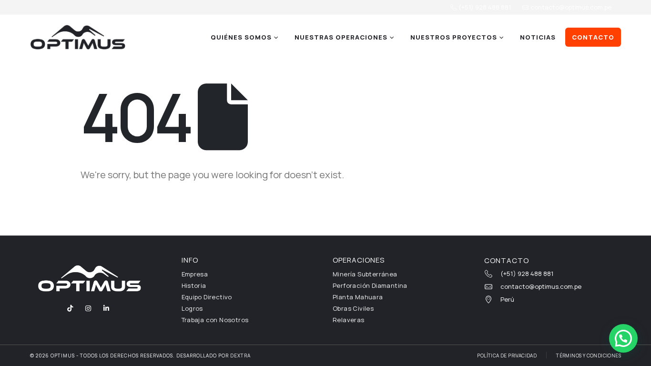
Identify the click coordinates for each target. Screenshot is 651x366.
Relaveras (349, 319)
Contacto (593, 37)
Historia (194, 285)
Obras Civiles (353, 308)
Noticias (538, 37)
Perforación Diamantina (370, 285)
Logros (192, 308)
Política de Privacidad (507, 355)
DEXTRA (240, 355)
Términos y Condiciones (588, 355)
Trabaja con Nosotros (215, 319)
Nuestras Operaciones (341, 37)
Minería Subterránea (365, 274)
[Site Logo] (77, 37)
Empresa (195, 274)
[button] (623, 338)
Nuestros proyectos (453, 37)
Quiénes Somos (241, 37)
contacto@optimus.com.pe (570, 7)
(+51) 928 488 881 (484, 7)
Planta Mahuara (358, 297)
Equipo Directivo (207, 297)
